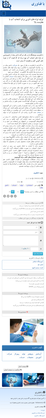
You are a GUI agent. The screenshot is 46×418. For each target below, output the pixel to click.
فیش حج (40, 264)
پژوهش (30, 354)
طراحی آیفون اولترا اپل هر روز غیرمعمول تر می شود (31, 206)
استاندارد (29, 185)
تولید (21, 185)
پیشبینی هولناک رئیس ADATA (36, 287)
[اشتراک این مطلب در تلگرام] (15, 196)
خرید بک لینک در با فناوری (38, 413)
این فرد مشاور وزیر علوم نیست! (36, 284)
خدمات (11, 76)
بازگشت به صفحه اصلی (12, 370)
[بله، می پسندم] (22, 191)
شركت (15, 65)
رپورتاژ (16, 354)
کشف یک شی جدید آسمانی (36, 211)
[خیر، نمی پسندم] (13, 191)
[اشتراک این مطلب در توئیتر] (8, 196)
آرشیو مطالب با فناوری (39, 416)
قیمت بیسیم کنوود (37, 268)
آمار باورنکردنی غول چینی (37, 300)
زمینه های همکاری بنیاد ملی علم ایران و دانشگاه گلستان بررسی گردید (28, 209)
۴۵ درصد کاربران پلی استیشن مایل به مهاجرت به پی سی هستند (29, 281)
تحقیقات (30, 357)
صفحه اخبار (22, 366)
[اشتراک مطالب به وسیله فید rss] (4, 196)
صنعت (39, 112)
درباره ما (43, 410)
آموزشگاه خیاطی (38, 261)
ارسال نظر (37, 253)
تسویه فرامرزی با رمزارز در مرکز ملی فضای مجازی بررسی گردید (28, 214)
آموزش (38, 357)
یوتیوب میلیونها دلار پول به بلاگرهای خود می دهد (32, 297)
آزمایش (38, 354)
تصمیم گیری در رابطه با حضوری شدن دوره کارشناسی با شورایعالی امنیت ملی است (25, 278)
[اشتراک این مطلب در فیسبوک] (11, 196)
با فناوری (37, 4)
